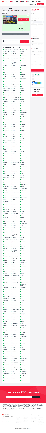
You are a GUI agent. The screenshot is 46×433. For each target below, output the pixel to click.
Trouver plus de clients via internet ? (11, 409)
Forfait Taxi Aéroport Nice (8, 406)
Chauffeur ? (41, 4)
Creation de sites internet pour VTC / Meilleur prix (19, 408)
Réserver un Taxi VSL (11, 404)
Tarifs (28, 1)
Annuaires (22, 1)
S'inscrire (36, 396)
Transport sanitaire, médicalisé (26, 404)
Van (21, 22)
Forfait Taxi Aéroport (20, 405)
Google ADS (10, 408)
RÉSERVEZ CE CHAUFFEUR (23, 19)
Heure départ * (33, 16)
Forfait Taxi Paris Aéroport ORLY (29, 405)
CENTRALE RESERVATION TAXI (23, 16)
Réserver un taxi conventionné (17, 406)
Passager (33, 1)
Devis (35, 4)
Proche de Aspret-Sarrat (16, 34)
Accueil (12, 1)
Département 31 (5, 12)
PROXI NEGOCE (28, 428)
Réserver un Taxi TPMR (18, 404)
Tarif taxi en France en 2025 (35, 404)
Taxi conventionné (35, 36)
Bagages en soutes (33, 23)
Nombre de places (33, 20)
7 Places (19, 22)
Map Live (17, 1)
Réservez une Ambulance (13, 405)
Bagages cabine (40, 23)
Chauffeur (38, 1)
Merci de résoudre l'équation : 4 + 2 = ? (36, 64)
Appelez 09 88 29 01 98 (24, 42)
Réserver (31, 4)
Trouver (37, 94)
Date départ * (33, 13)
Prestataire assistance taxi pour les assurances (28, 406)
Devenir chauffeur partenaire (31, 408)
